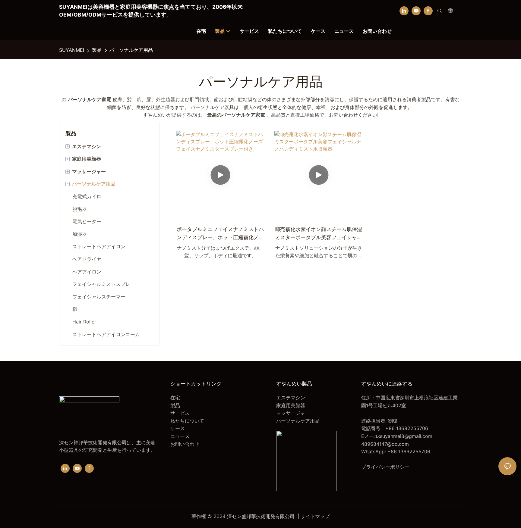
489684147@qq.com (385, 444)
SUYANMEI (71, 50)
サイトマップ (315, 516)
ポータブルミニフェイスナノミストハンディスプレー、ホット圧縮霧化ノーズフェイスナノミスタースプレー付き (220, 234)
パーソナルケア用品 (131, 50)
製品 (97, 50)
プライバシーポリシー (385, 467)
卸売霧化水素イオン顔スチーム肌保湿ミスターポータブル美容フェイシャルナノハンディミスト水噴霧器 (318, 234)
